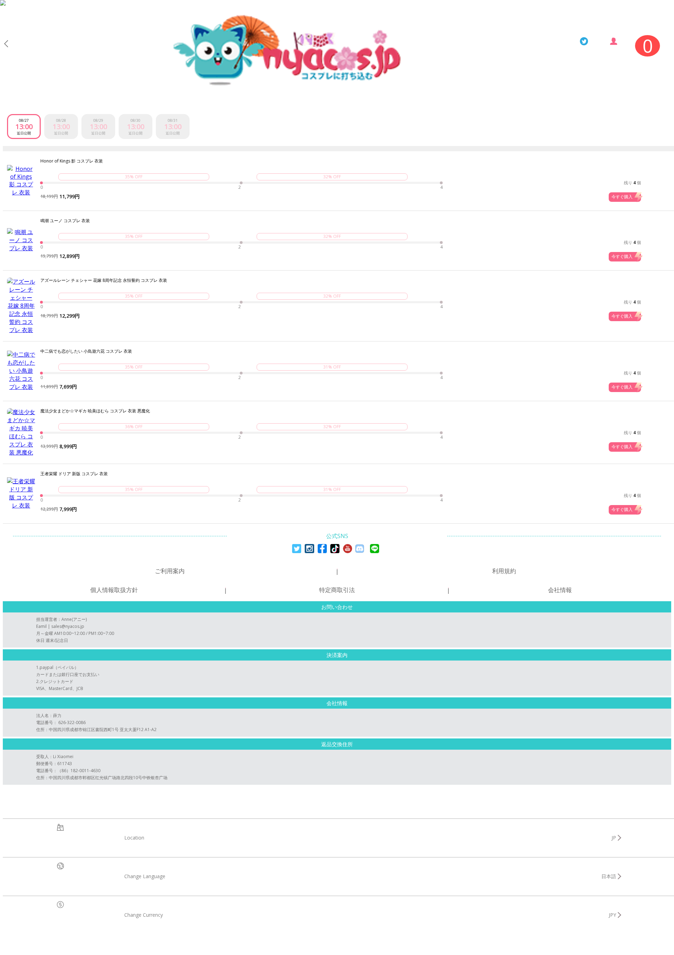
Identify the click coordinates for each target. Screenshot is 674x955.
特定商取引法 (337, 590)
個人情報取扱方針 (114, 590)
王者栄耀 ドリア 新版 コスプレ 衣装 (74, 474)
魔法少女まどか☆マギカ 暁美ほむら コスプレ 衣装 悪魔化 (95, 411)
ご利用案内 (170, 571)
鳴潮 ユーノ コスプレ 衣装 (65, 221)
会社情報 (560, 590)
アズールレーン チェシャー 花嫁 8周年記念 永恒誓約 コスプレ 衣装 (103, 280)
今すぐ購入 (622, 197)
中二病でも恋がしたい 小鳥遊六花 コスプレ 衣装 (86, 351)
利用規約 (504, 571)
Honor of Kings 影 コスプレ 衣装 (71, 161)
